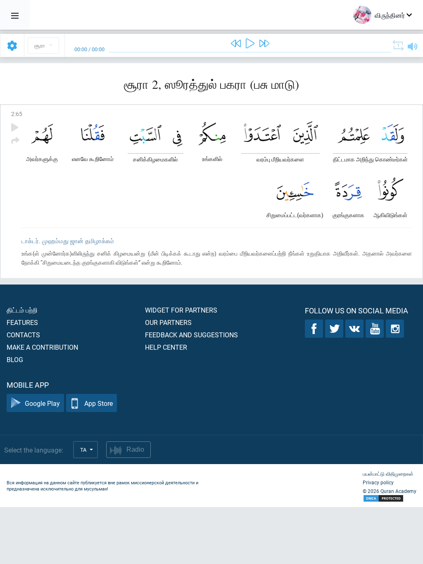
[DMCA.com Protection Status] (389, 498)
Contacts (23, 334)
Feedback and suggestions (191, 334)
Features (22, 322)
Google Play (42, 403)
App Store (98, 403)
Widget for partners (181, 310)
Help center (166, 347)
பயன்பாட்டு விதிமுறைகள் (388, 473)
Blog (15, 359)
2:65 (16, 114)
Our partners (168, 322)
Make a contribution (42, 347)
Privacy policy (378, 482)
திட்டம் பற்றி (22, 310)
